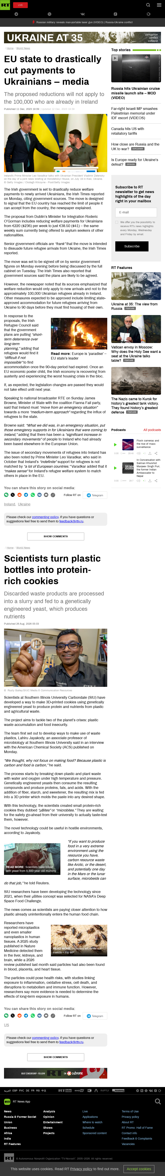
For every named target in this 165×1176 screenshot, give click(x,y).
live (20, 5)
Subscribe (131, 246)
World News (23, 48)
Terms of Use (130, 1111)
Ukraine (24, 504)
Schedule (88, 1127)
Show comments (56, 536)
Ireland (9, 504)
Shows (48, 1127)
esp (14, 1090)
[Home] (5, 5)
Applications (90, 1116)
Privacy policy (130, 1116)
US (6, 1025)
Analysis (49, 1111)
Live (85, 1111)
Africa (8, 1133)
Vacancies (128, 1144)
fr (32, 1090)
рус (21, 1090)
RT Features (121, 268)
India (7, 1138)
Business (10, 1127)
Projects (49, 1133)
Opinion (48, 1116)
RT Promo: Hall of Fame (137, 1127)
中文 (43, 1090)
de (27, 1090)
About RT (128, 1122)
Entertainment (53, 1122)
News (7, 1111)
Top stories (121, 50)
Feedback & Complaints (137, 1138)
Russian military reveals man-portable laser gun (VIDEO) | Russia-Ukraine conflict (84, 22)
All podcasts (152, 430)
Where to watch (92, 1122)
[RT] (65, 1090)
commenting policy (45, 517)
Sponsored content (94, 1133)
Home (10, 48)
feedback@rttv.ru (71, 521)
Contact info (129, 1133)
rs (38, 1090)
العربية (7, 1090)
